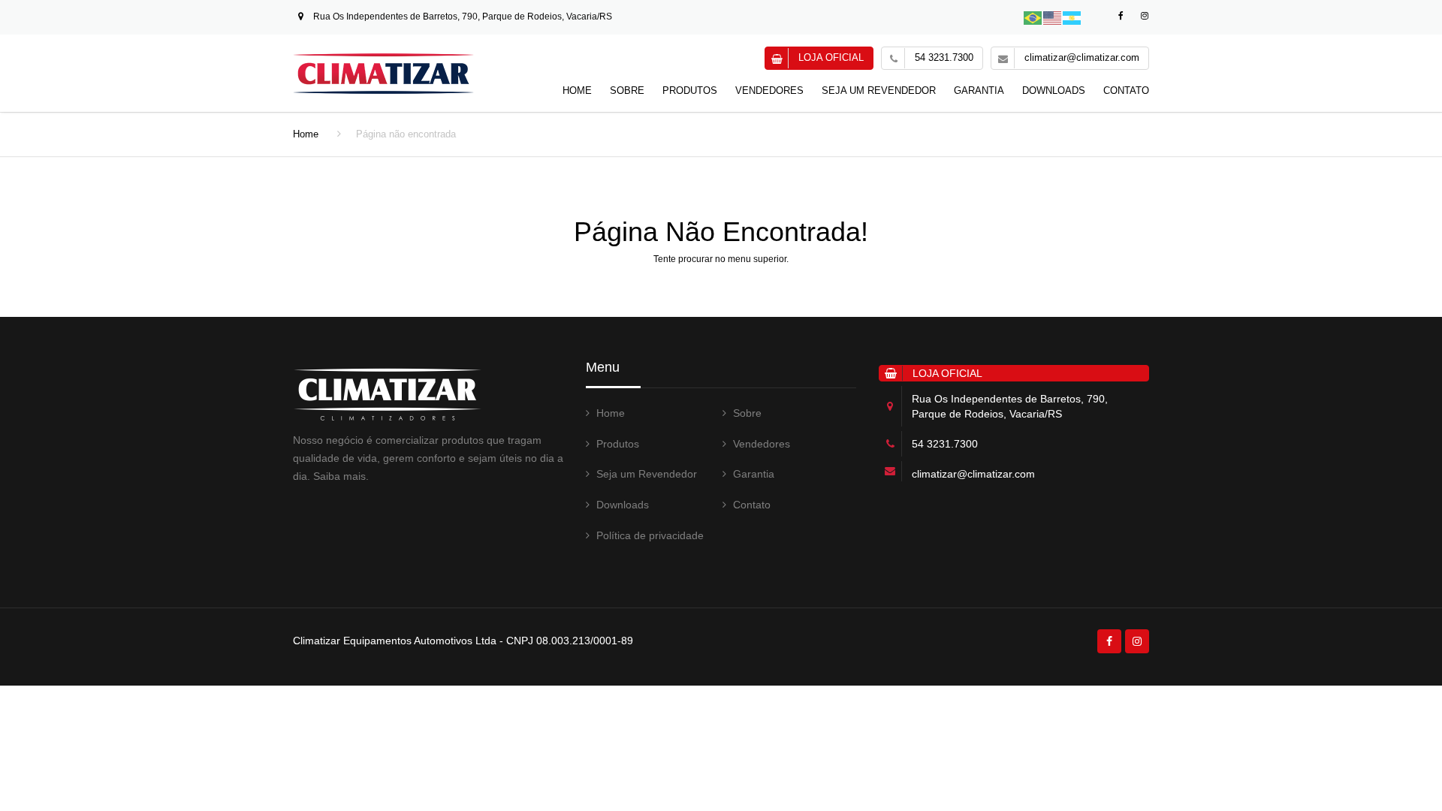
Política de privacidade (650, 535)
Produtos (689, 90)
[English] (1053, 17)
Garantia (979, 90)
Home (577, 90)
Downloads (1053, 90)
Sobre (627, 90)
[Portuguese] (1033, 17)
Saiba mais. (341, 476)
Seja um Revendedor (879, 90)
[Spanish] (1072, 17)
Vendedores (769, 90)
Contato (1126, 90)
